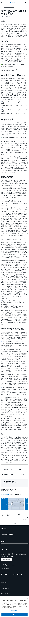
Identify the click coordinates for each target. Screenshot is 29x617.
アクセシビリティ (5, 588)
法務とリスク (4, 582)
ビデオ (11, 494)
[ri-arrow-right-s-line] (18, 523)
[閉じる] (27, 598)
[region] (14, 606)
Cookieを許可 (14, 614)
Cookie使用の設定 (14, 610)
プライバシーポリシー (6, 593)
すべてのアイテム (5, 494)
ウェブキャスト (17, 494)
